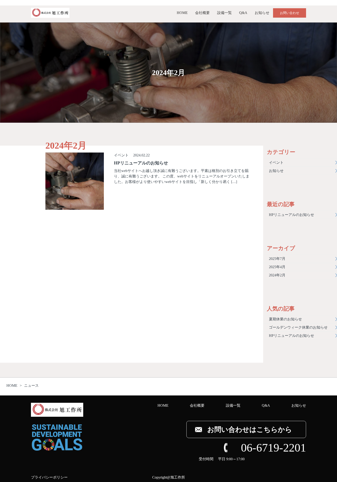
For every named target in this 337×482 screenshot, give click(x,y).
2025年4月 (277, 267)
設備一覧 (224, 13)
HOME (182, 13)
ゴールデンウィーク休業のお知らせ (298, 327)
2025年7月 (277, 259)
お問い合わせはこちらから (249, 429)
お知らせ (262, 13)
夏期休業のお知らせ (285, 319)
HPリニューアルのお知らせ (291, 215)
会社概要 (202, 13)
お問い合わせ (289, 13)
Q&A (243, 13)
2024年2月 (277, 275)
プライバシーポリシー (49, 477)
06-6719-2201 (273, 447)
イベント (121, 155)
